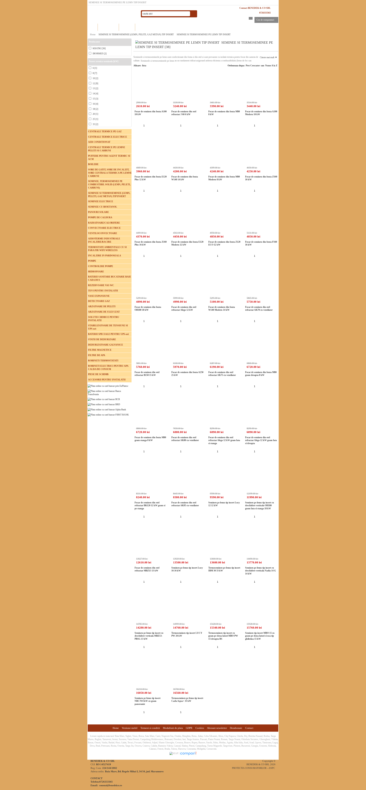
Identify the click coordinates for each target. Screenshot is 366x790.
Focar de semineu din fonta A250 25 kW (187, 374)
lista (144, 65)
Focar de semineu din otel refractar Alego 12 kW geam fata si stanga (224, 440)
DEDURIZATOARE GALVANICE (105, 344)
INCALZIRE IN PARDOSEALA (104, 255)
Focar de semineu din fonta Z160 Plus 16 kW (151, 243)
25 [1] (95, 119)
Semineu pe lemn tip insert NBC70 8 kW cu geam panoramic (148, 701)
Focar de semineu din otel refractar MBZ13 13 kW (147, 569)
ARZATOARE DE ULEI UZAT (104, 311)
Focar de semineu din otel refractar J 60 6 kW (183, 113)
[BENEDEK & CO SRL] (112, 14)
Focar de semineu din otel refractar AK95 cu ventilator (185, 504)
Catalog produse (108, 27)
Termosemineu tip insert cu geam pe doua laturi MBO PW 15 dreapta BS (223, 636)
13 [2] (95, 88)
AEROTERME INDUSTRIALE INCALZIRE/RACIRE (104, 240)
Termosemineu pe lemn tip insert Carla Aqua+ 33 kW (187, 700)
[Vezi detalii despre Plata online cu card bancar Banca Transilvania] (110, 392)
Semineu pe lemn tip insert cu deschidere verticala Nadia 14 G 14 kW (260, 570)
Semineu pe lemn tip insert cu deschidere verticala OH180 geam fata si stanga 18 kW (259, 505)
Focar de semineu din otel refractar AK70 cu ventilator (259, 308)
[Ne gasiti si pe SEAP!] (174, 753)
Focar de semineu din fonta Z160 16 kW (261, 178)
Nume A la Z (271, 65)
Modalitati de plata (173, 728)
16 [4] (95, 104)
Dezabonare (236, 728)
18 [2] (95, 109)
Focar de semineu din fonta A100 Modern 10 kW (261, 113)
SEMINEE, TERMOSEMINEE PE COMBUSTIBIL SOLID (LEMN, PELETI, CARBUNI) (109, 184)
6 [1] (94, 68)
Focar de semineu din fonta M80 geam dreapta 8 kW (261, 374)
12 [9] (95, 83)
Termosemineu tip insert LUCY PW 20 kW (186, 634)
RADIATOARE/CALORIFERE (104, 222)
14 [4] (95, 93)
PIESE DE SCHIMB (98, 374)
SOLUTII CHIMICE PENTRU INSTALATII (103, 319)
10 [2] (95, 78)
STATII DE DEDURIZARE (102, 339)
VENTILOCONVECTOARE (102, 233)
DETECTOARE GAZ (99, 301)
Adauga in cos (153, 125)
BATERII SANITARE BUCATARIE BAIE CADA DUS (109, 278)
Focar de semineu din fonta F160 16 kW (261, 243)
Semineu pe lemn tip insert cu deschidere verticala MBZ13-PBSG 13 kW (149, 636)
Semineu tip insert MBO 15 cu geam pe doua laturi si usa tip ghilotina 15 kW (259, 636)
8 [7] (94, 73)
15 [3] (95, 98)
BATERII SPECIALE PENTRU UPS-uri (108, 334)
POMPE (92, 261)
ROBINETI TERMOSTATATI (103, 360)
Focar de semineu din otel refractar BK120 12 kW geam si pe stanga (150, 505)
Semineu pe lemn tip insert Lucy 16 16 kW (187, 569)
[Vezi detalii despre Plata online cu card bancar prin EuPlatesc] (108, 385)
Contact (249, 728)
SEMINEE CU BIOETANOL (102, 206)
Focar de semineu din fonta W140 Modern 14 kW (221, 308)
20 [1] (95, 114)
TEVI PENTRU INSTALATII (103, 290)
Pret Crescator (253, 65)
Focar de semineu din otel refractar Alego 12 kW (183, 308)
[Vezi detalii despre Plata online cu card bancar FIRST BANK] (108, 414)
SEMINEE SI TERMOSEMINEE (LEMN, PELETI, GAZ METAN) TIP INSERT (136, 34)
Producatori (127, 27)
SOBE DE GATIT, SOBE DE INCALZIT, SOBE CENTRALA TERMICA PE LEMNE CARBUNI (110, 172)
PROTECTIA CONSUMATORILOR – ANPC (253, 768)
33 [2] (95, 124)
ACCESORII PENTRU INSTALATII (107, 379)
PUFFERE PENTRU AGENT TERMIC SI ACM (109, 157)
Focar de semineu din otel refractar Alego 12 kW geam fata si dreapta (261, 440)
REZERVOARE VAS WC (101, 285)
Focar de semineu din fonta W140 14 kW (184, 178)
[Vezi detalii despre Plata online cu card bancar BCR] (104, 399)
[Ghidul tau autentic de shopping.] (188, 753)
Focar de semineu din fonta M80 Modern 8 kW (224, 178)
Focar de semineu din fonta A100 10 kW (151, 113)
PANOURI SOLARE (98, 212)
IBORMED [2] (99, 53)
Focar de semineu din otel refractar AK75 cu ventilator (222, 374)
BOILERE (93, 164)
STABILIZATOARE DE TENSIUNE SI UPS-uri (108, 327)
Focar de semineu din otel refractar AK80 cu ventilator (185, 439)
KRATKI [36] (99, 48)
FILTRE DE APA (96, 355)
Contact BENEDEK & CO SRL (255, 8)
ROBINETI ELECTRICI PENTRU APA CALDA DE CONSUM (108, 368)
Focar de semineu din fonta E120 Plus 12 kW (151, 178)
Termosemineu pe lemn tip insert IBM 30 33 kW (224, 569)
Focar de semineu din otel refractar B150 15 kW (147, 374)
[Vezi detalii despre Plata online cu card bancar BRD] (104, 404)
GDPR (189, 728)
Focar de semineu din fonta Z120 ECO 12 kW (224, 243)
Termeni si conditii (150, 728)
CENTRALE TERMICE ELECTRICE (107, 137)
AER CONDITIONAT (99, 142)
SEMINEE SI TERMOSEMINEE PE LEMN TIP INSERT (203, 34)
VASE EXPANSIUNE (99, 296)
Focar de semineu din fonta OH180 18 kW (148, 308)
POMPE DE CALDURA (100, 217)
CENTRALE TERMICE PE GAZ (105, 131)
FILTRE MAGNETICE (100, 350)
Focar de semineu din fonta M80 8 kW (224, 113)
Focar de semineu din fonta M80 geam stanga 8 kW (150, 439)
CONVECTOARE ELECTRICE (104, 228)
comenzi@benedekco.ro (110, 785)
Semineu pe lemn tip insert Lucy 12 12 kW (224, 504)
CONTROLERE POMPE (100, 266)
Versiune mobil (129, 728)
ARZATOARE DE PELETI (102, 306)
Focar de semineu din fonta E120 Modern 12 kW (187, 243)
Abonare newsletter (217, 728)
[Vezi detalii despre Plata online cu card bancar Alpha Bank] (107, 409)
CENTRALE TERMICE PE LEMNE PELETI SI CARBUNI (106, 149)
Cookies (199, 728)
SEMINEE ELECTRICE (100, 201)
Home (93, 27)
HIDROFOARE (96, 271)
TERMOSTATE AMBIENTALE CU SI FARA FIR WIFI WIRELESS (107, 249)
